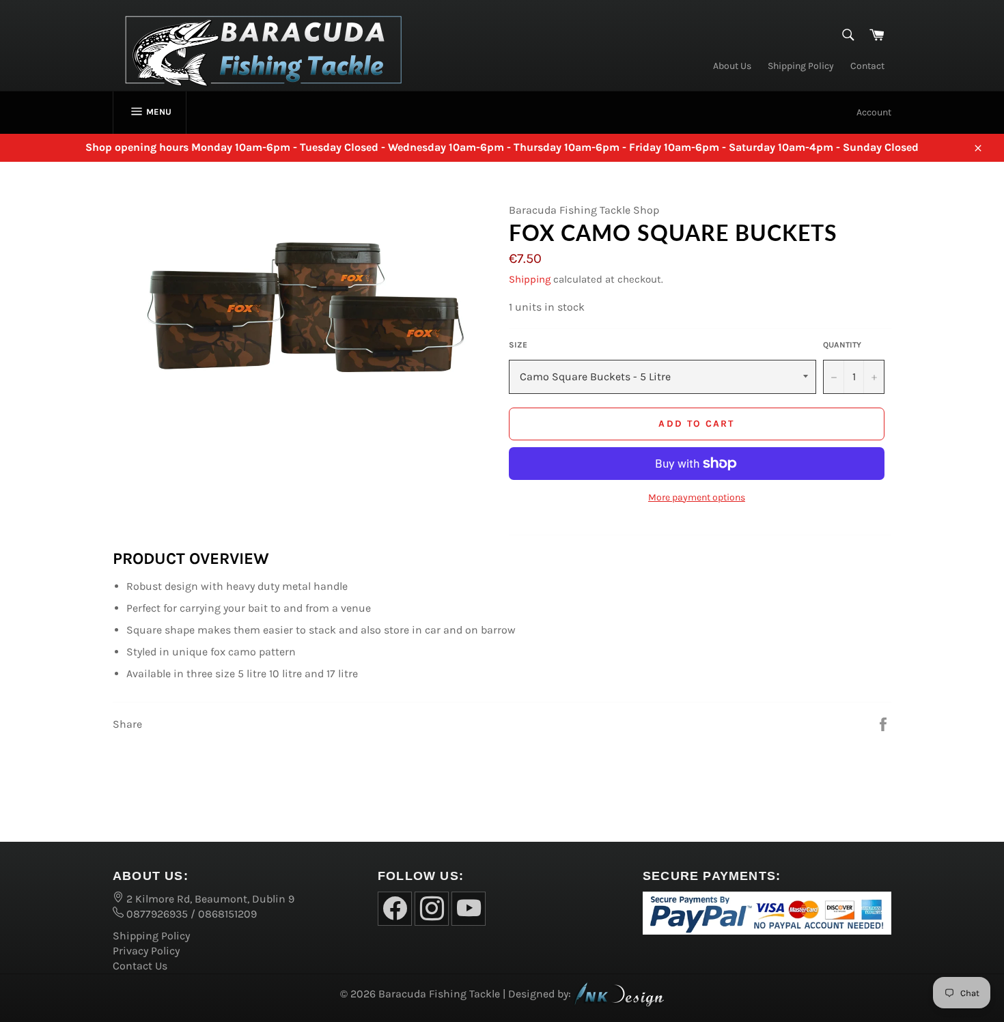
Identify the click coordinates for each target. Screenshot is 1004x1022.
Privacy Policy (146, 950)
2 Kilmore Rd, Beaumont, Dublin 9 (209, 898)
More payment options (696, 497)
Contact (867, 66)
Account (873, 112)
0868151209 (227, 913)
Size (518, 345)
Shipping (529, 279)
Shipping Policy (801, 66)
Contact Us (140, 965)
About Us (732, 66)
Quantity (842, 345)
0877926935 (156, 913)
